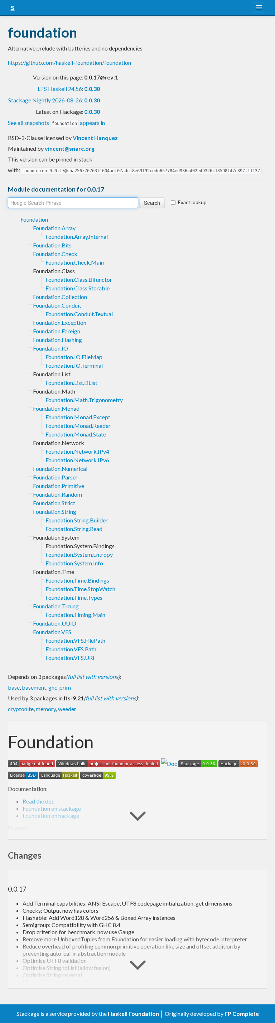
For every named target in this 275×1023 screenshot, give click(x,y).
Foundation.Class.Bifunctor (78, 279)
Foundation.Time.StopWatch (80, 588)
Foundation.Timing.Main (75, 614)
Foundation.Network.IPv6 (77, 460)
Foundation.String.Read (73, 528)
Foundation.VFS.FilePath (75, 640)
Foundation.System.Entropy (79, 554)
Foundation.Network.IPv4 (77, 451)
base (14, 687)
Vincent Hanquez (95, 137)
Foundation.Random (57, 494)
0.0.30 (92, 88)
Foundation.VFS (52, 631)
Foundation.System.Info (74, 563)
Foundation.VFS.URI (70, 657)
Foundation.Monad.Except (77, 417)
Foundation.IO (50, 348)
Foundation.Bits (52, 245)
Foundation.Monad (56, 408)
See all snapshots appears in (56, 122)
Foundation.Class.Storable (77, 288)
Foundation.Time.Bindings (77, 580)
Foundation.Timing (56, 606)
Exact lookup (192, 202)
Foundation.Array (54, 228)
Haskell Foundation (133, 1013)
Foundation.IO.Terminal (74, 365)
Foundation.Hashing (57, 339)
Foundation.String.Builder (76, 520)
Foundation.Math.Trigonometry (84, 399)
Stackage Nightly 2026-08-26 (45, 100)
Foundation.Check (55, 253)
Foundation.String (54, 511)
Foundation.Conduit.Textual (79, 313)
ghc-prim (59, 687)
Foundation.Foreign (56, 331)
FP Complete (242, 1013)
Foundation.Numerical (60, 468)
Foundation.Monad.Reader (78, 425)
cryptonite (21, 708)
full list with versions (93, 676)
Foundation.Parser (55, 477)
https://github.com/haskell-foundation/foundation (69, 62)
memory (46, 708)
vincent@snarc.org (70, 148)
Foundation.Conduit (57, 305)
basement (34, 687)
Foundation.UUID (54, 623)
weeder (67, 708)
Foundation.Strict (54, 503)
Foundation (34, 219)
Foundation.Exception (59, 322)
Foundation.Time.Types (73, 597)
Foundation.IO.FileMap (73, 356)
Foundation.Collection (60, 296)
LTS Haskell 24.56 (60, 88)
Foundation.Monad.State (75, 434)
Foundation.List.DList (71, 382)
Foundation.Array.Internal (76, 236)
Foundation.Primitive (58, 485)
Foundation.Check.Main (74, 262)
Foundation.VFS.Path (70, 649)
